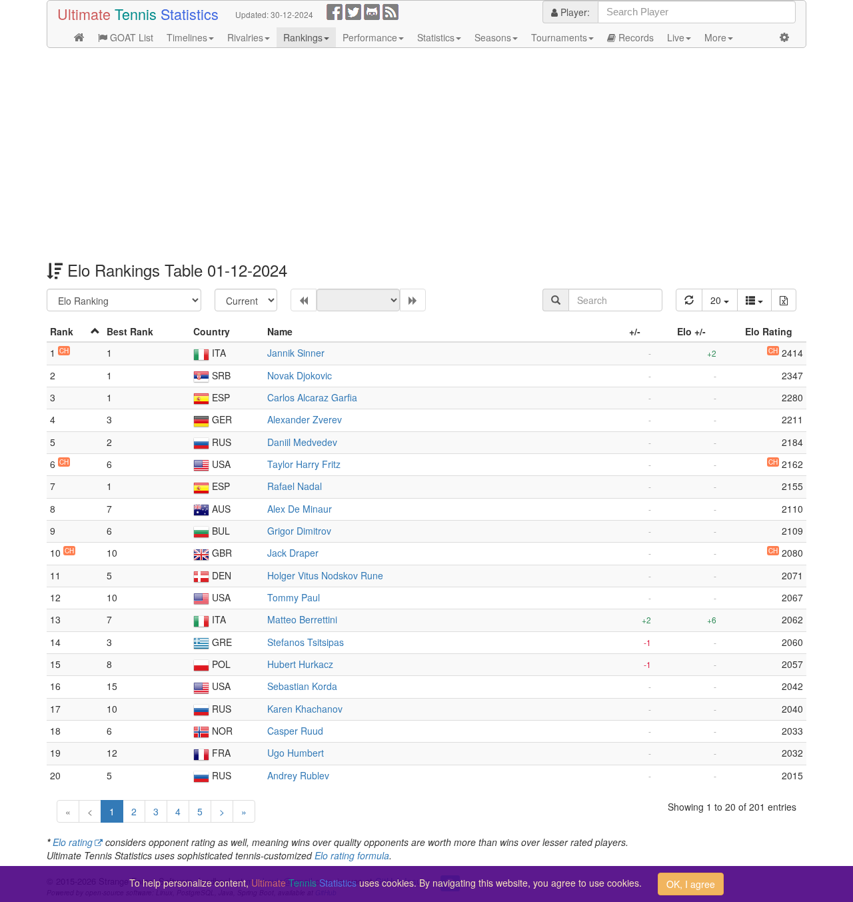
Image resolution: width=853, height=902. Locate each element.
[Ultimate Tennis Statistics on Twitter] (353, 10)
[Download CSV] (783, 300)
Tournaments (559, 37)
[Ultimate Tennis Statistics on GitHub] (372, 10)
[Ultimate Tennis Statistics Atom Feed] (391, 10)
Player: (574, 12)
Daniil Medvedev (302, 442)
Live (675, 37)
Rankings (303, 37)
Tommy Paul (293, 597)
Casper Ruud (295, 730)
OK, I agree (690, 884)
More (715, 37)
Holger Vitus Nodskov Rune (325, 575)
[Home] (79, 37)
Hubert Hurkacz (300, 664)
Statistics (435, 37)
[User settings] (784, 37)
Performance (370, 37)
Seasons (492, 37)
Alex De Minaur (299, 508)
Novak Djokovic (299, 375)
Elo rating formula (352, 855)
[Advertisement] (426, 154)
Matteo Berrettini (302, 619)
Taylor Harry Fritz (304, 464)
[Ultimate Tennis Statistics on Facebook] (335, 10)
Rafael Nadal (294, 486)
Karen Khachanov (305, 708)
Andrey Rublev (298, 775)
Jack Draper (293, 552)
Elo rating (73, 842)
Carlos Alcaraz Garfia (312, 397)
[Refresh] (689, 300)
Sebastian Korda (302, 686)
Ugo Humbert (295, 752)
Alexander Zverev (304, 419)
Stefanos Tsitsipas (305, 642)
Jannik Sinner (296, 352)
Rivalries (245, 37)
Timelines (187, 37)
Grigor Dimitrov (299, 530)
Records (635, 37)
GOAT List (130, 37)
